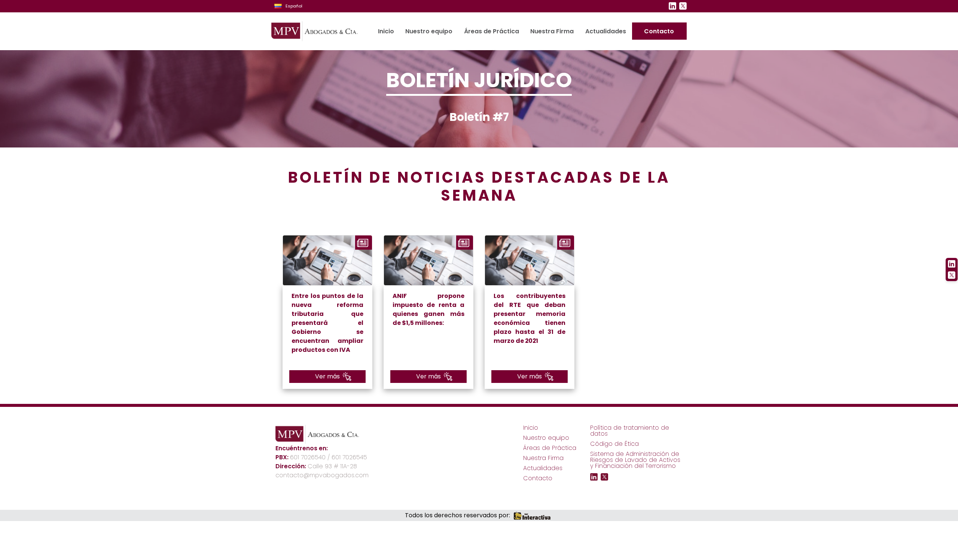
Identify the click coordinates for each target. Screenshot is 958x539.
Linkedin (672, 6)
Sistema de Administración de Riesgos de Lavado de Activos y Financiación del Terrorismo (635, 460)
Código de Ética (614, 443)
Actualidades (605, 31)
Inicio (386, 31)
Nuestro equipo (428, 31)
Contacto (659, 31)
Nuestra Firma (552, 31)
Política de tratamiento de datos (629, 430)
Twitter (683, 6)
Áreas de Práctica (491, 31)
